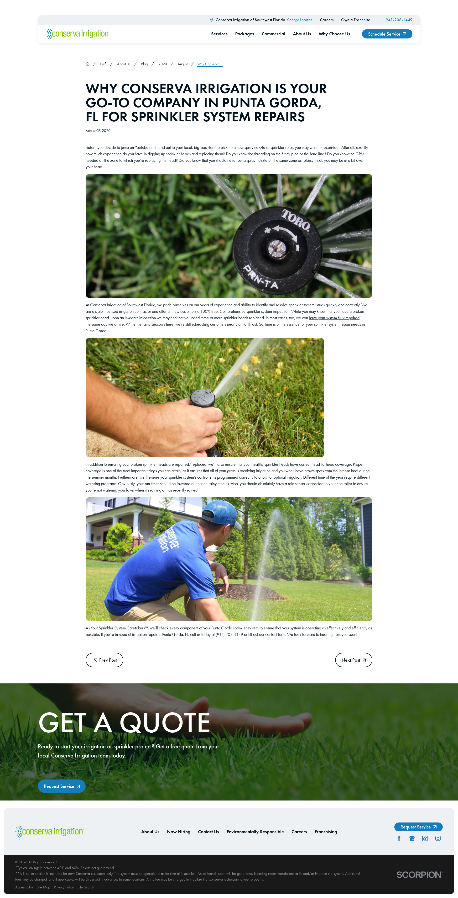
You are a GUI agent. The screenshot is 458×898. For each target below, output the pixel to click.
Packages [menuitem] (244, 34)
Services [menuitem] (219, 34)
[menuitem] (24, 887)
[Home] (77, 34)
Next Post (351, 660)
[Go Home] (87, 64)
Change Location (299, 19)
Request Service (59, 786)
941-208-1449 (399, 19)
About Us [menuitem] (302, 34)
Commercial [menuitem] (273, 34)
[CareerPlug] (424, 838)
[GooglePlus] (412, 838)
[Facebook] (399, 838)
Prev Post (108, 660)
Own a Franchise (355, 19)
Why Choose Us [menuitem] (334, 34)
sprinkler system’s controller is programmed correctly (210, 477)
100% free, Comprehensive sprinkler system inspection (244, 311)
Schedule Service (384, 34)
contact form (275, 634)
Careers (326, 19)
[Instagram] (438, 838)
